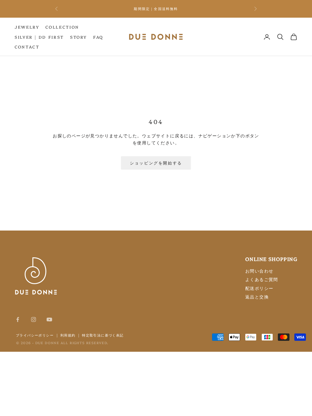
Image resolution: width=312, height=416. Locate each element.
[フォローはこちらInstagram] (33, 319)
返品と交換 (257, 297)
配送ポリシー (259, 288)
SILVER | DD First (39, 37)
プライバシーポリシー (35, 335)
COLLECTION (62, 27)
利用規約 (68, 335)
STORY (78, 37)
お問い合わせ (259, 271)
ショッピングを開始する (156, 162)
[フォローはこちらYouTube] (49, 319)
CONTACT (27, 46)
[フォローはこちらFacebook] (18, 319)
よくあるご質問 (261, 279)
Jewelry (27, 27)
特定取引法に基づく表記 (102, 335)
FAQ (98, 37)
